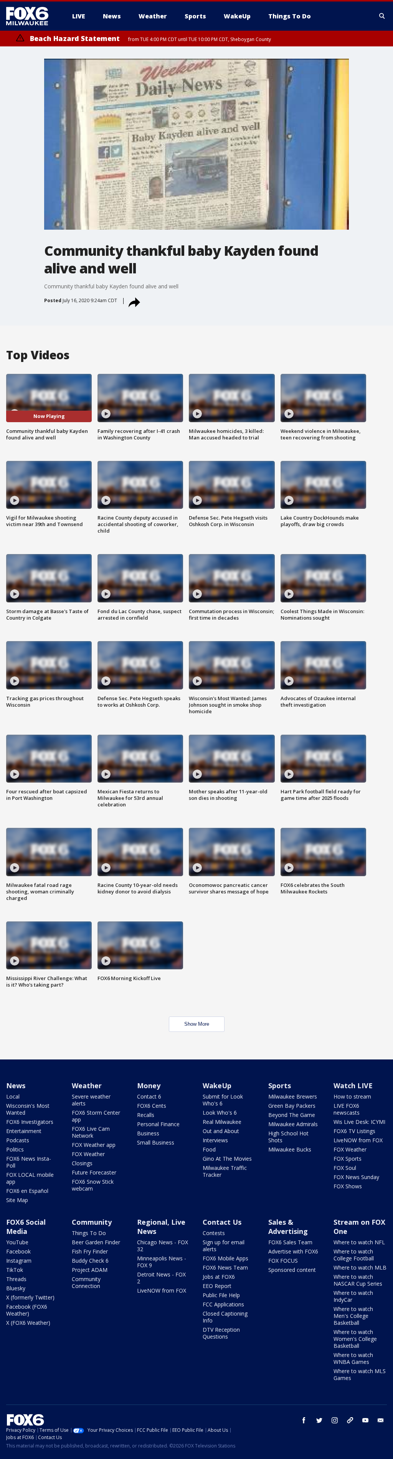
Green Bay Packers (291, 1105)
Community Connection (86, 1282)
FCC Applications (223, 1304)
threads (350, 1420)
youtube (365, 1420)
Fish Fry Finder (90, 1251)
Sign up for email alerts (223, 1246)
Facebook (18, 1251)
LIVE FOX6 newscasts (347, 1109)
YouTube (17, 1242)
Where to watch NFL (359, 1242)
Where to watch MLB (360, 1267)
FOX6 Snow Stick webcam (93, 1185)
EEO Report (217, 1286)
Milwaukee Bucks (289, 1149)
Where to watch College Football (354, 1255)
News (15, 1085)
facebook (304, 1420)
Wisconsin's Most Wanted (28, 1109)
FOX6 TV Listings (354, 1131)
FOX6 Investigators (29, 1121)
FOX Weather (88, 1154)
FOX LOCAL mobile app (30, 1178)
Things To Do (89, 1233)
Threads (16, 1279)
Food (209, 1149)
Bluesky (15, 1288)
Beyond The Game (291, 1115)
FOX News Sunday (356, 1177)
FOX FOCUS (283, 1260)
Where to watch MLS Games (360, 1374)
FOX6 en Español (27, 1190)
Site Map (17, 1200)
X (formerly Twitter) (30, 1297)
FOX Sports (348, 1158)
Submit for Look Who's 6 (223, 1100)
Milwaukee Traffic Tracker (225, 1171)
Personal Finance (158, 1124)
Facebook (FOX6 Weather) (26, 1310)
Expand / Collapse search (382, 16)
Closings (82, 1163)
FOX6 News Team (225, 1267)
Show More (196, 1024)
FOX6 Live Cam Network (91, 1132)
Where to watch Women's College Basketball (355, 1338)
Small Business (155, 1142)
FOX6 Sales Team (290, 1242)
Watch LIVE (353, 1085)
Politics (15, 1149)
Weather (87, 1085)
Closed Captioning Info (225, 1317)
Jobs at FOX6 (219, 1276)
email (381, 1420)
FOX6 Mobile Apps (225, 1258)
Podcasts (17, 1140)
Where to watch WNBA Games (353, 1358)
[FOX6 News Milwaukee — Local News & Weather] (31, 16)
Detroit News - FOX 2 (161, 1278)
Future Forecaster (94, 1172)
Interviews (215, 1140)
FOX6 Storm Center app (96, 1116)
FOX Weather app (94, 1144)
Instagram (18, 1260)
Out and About (221, 1131)
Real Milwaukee (222, 1121)
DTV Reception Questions (221, 1333)
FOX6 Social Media (26, 1226)
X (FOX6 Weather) (28, 1322)
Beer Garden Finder (96, 1242)
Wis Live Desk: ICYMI (359, 1121)
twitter (319, 1420)
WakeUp (217, 1085)
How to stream (352, 1096)
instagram (335, 1420)
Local (13, 1096)
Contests (214, 1233)
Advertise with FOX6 (293, 1251)
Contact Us (222, 1222)
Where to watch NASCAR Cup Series (358, 1280)
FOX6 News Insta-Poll (28, 1162)
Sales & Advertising (288, 1226)
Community (92, 1222)
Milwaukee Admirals (293, 1124)
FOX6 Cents (151, 1105)
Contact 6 (149, 1096)
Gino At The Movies (227, 1158)
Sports (279, 1085)
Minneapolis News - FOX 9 (161, 1262)
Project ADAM (89, 1269)
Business (148, 1133)
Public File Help (221, 1295)
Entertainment (23, 1131)
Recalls (145, 1115)
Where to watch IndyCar (353, 1296)
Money (148, 1085)
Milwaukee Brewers (292, 1096)
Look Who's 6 (220, 1112)
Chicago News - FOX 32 (162, 1246)
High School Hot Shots (288, 1137)
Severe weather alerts (91, 1100)
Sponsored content (292, 1269)
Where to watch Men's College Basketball (353, 1315)
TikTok (14, 1269)
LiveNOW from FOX (358, 1140)
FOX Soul (345, 1167)
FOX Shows (348, 1186)
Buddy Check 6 (90, 1260)
